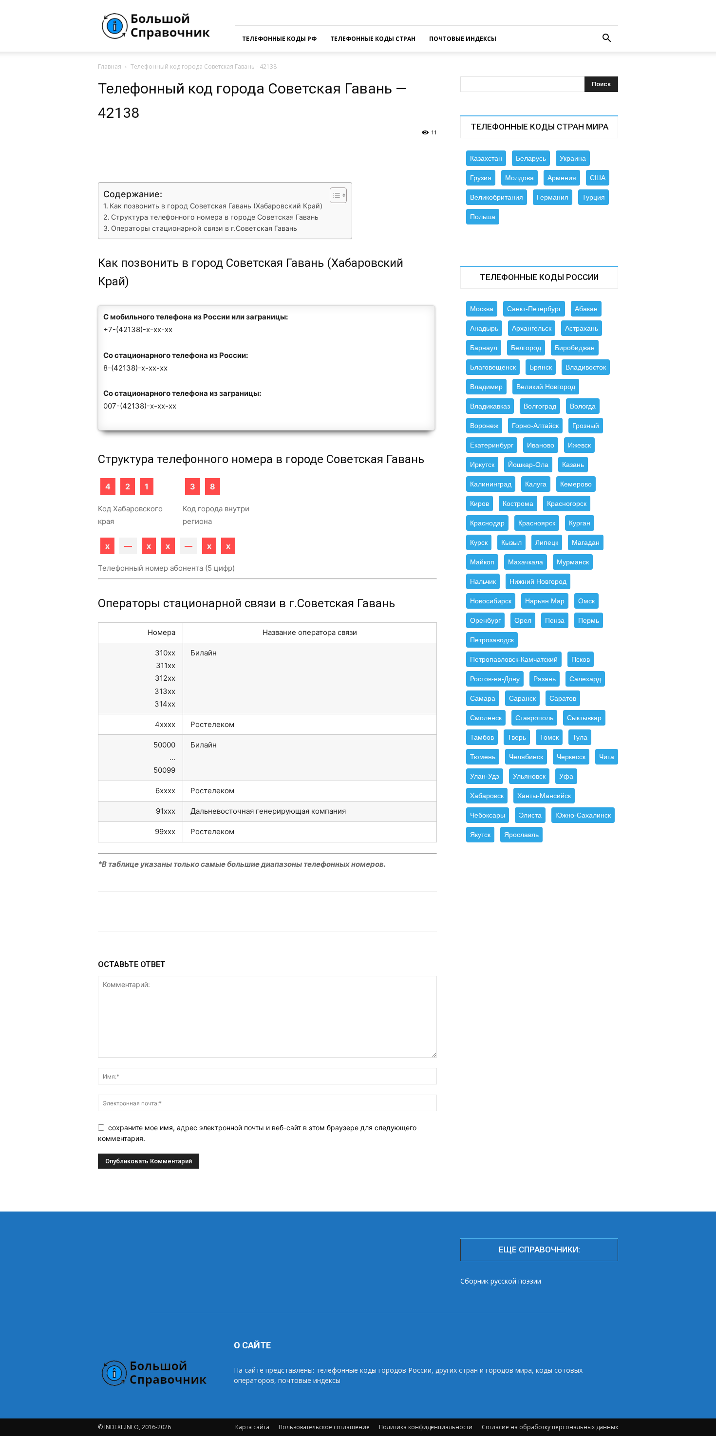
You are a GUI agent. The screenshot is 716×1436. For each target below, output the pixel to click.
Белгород (526, 348)
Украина (573, 158)
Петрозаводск (492, 640)
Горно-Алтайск (535, 425)
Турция (593, 197)
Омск (586, 601)
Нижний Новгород (537, 581)
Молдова (519, 178)
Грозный (585, 425)
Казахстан (486, 158)
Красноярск (536, 523)
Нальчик (483, 581)
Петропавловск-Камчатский (514, 659)
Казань (573, 464)
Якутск (480, 835)
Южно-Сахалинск (583, 815)
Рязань (544, 679)
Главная (109, 66)
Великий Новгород (545, 387)
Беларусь (531, 158)
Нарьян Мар (545, 601)
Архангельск (531, 328)
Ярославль (521, 835)
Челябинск (526, 757)
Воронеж (484, 425)
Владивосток (585, 367)
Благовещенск (493, 367)
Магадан (586, 542)
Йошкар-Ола (528, 464)
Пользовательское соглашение (324, 1427)
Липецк (546, 542)
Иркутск (482, 464)
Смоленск (486, 718)
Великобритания (496, 197)
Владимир (486, 387)
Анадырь (484, 328)
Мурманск (573, 562)
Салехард (585, 679)
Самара (482, 698)
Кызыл (511, 542)
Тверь (517, 737)
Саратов (562, 698)
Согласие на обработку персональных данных (550, 1427)
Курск (479, 542)
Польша (482, 217)
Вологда (583, 406)
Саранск (522, 698)
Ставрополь (534, 718)
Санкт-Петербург (534, 309)
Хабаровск (487, 796)
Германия (552, 197)
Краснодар (487, 523)
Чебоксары (487, 815)
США (597, 178)
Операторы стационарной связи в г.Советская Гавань (204, 228)
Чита (606, 757)
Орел (522, 620)
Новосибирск (490, 601)
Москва (481, 309)
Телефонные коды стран (372, 39)
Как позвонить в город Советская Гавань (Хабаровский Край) (216, 206)
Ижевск (579, 445)
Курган (579, 523)
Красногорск (566, 503)
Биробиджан (575, 348)
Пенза (555, 620)
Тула (579, 737)
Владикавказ (490, 406)
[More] (415, 154)
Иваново (540, 445)
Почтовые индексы (462, 39)
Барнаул (483, 348)
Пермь (588, 620)
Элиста (530, 815)
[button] (606, 39)
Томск (549, 737)
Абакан (586, 309)
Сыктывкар (584, 718)
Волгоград (540, 406)
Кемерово (576, 484)
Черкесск (571, 757)
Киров (479, 503)
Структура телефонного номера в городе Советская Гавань (215, 217)
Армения (561, 178)
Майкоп (482, 562)
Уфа (566, 776)
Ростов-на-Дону (495, 679)
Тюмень (482, 757)
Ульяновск (529, 776)
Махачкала (525, 562)
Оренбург (485, 620)
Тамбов (482, 737)
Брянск (540, 367)
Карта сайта (252, 1427)
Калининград (490, 484)
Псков (580, 659)
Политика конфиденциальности (425, 1427)
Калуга (535, 484)
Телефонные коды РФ (279, 39)
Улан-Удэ (484, 776)
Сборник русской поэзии (500, 1281)
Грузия (480, 178)
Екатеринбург (491, 445)
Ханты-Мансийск (544, 796)
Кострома (518, 503)
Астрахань (581, 328)
